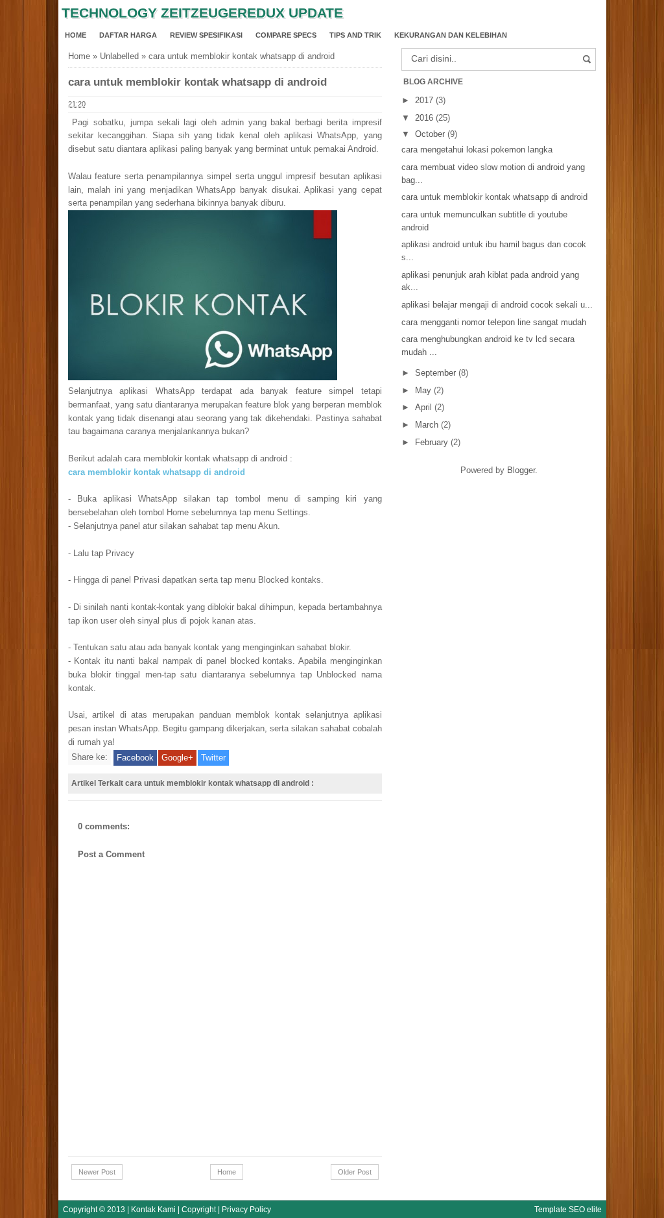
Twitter (213, 757)
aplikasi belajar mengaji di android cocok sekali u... (497, 305)
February (433, 442)
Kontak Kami (153, 1209)
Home (75, 35)
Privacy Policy (246, 1209)
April (424, 407)
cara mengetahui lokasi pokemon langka (476, 149)
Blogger (521, 470)
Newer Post (96, 1172)
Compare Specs (285, 35)
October (431, 134)
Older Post (355, 1172)
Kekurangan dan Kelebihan (450, 35)
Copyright (199, 1209)
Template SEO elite (568, 1209)
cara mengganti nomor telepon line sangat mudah (493, 322)
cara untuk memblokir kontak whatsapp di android (494, 197)
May (424, 390)
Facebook (135, 757)
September (436, 373)
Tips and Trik (355, 35)
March (428, 425)
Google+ (177, 757)
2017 (425, 100)
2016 (425, 118)
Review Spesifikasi (206, 35)
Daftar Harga (128, 35)
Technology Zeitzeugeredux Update (202, 12)
